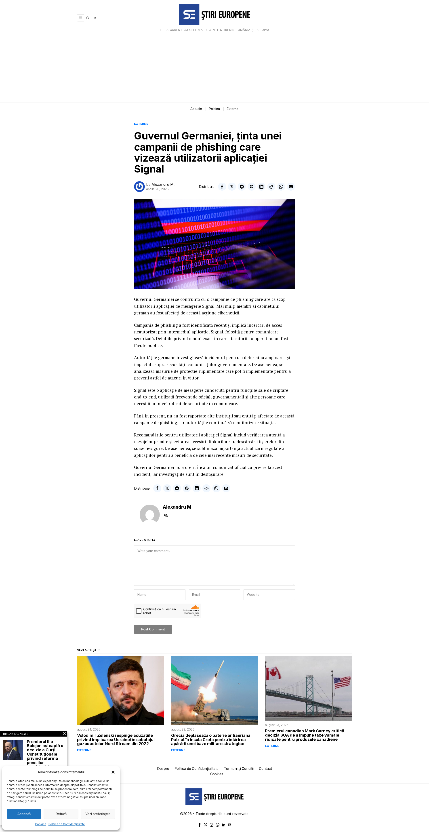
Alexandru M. (163, 184)
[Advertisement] (214, 69)
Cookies (40, 824)
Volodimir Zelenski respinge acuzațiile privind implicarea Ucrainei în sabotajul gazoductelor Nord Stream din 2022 (116, 739)
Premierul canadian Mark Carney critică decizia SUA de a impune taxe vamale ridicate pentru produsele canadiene (304, 735)
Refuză (61, 814)
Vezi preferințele (98, 814)
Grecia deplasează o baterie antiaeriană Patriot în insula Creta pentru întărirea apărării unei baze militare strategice (210, 739)
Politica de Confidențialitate (66, 824)
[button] (113, 772)
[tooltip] (222, 187)
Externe (141, 123)
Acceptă (24, 814)
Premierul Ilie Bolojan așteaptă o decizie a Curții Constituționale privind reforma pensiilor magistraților (45, 754)
